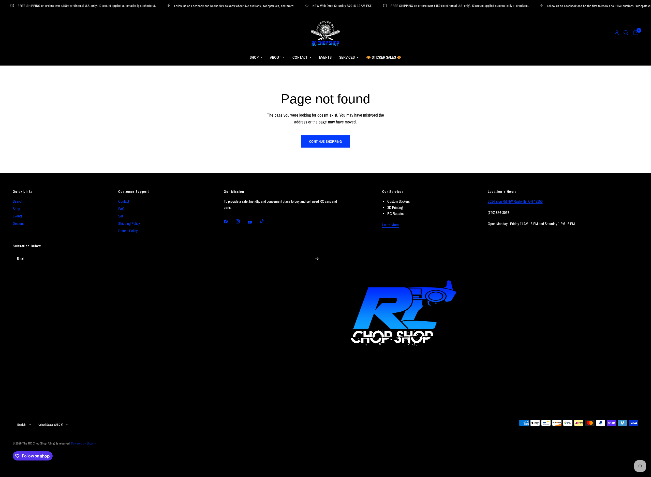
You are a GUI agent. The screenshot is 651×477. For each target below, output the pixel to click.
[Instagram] (241, 221)
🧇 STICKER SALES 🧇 (384, 57)
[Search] (626, 33)
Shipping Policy (129, 223)
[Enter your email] (317, 259)
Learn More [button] (390, 224)
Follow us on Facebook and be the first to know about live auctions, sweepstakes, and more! (230, 6)
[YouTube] (253, 222)
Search (18, 201)
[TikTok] (265, 221)
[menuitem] (256, 57)
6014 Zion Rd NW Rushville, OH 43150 (515, 201)
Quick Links (23, 191)
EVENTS (325, 57)
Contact (123, 201)
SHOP (254, 57)
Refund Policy (128, 230)
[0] (634, 33)
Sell (121, 216)
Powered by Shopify (83, 443)
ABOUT (275, 57)
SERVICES (347, 57)
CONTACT (300, 57)
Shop (16, 208)
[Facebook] (229, 221)
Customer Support (133, 191)
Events (17, 216)
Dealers (18, 223)
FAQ (121, 208)
